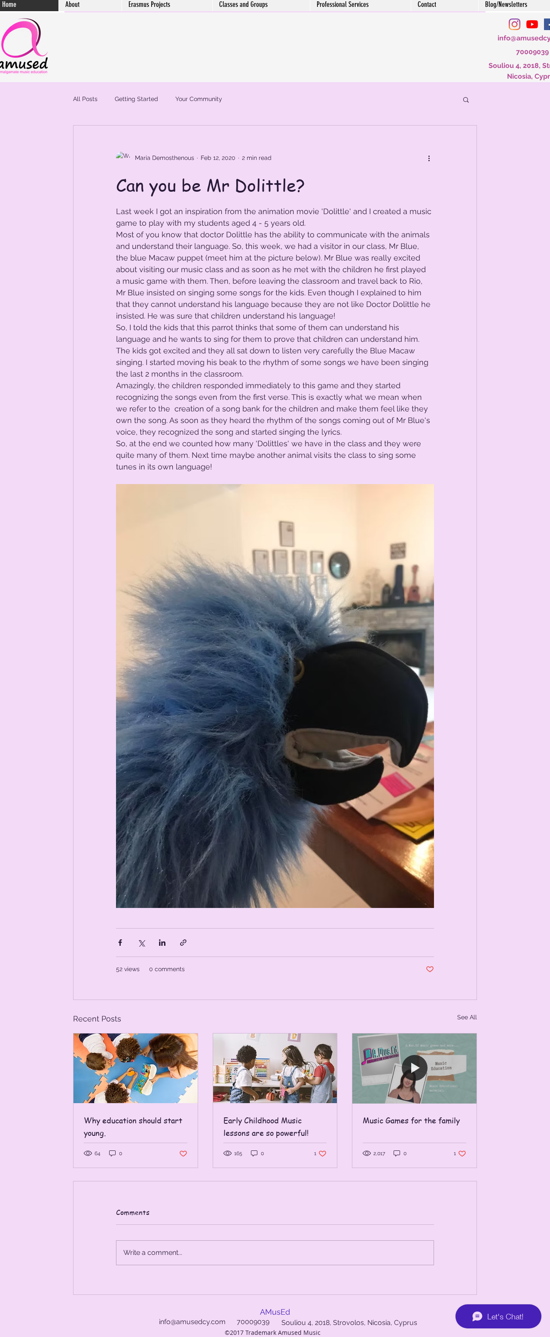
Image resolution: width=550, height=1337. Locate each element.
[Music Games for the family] (414, 1068)
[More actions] (429, 158)
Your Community (198, 98)
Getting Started (136, 98)
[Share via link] (183, 942)
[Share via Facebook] (120, 942)
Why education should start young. (133, 1126)
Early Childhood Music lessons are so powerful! (266, 1126)
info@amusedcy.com (192, 1322)
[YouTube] (532, 24)
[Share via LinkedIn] (162, 942)
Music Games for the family (411, 1120)
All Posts (85, 98)
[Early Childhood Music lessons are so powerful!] (275, 1068)
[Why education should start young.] (135, 1068)
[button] (466, 99)
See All (467, 1017)
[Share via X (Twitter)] (141, 942)
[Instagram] (514, 24)
